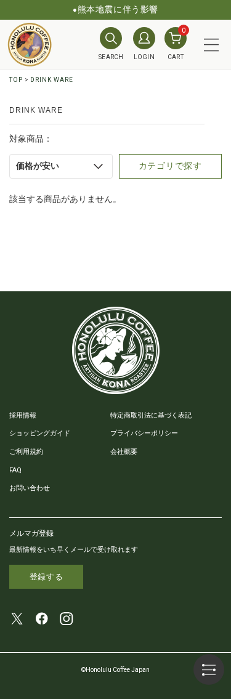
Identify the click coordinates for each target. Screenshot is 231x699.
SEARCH (111, 57)
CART (177, 43)
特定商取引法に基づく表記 (151, 415)
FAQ (15, 470)
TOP (16, 79)
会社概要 (123, 452)
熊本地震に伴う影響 (118, 9)
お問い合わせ (29, 488)
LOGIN (144, 57)
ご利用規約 (26, 452)
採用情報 (22, 415)
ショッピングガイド (39, 433)
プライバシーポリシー (144, 433)
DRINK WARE (51, 79)
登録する (46, 576)
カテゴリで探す (170, 166)
